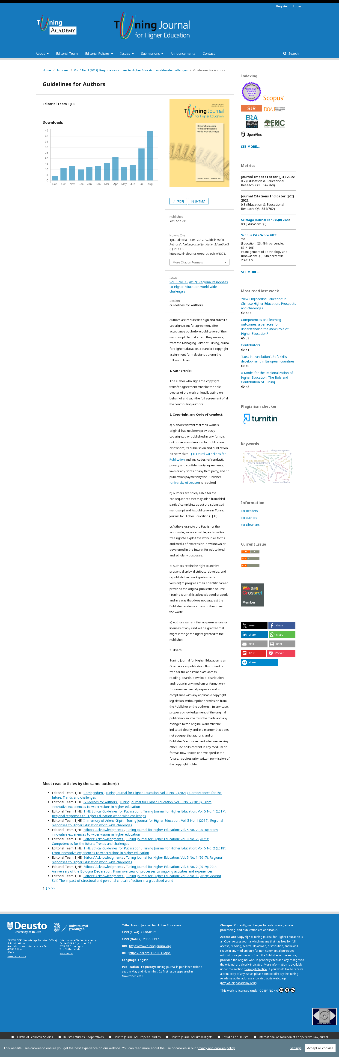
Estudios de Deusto (236, 1037)
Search (293, 53)
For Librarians (250, 524)
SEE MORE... (250, 146)
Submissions (151, 53)
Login (297, 6)
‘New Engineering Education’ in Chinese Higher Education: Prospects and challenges (268, 303)
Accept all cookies (320, 1048)
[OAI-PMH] (324, 1024)
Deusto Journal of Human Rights (192, 1037)
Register (282, 6)
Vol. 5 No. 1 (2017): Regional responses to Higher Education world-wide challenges (131, 70)
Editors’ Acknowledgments (103, 829)
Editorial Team (67, 53)
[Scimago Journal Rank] (252, 112)
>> (53, 888)
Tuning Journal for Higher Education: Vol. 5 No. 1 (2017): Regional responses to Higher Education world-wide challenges (139, 813)
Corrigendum (93, 793)
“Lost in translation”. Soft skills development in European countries (267, 358)
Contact (209, 53)
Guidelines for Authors (100, 802)
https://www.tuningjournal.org (150, 946)
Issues (125, 53)
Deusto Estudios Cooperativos (83, 1037)
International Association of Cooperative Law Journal (293, 1037)
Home (47, 70)
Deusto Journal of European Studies (137, 1037)
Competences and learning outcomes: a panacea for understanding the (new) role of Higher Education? (264, 326)
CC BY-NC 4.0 (268, 990)
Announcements (183, 53)
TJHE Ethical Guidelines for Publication (112, 811)
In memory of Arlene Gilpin (104, 820)
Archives (62, 70)
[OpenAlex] (252, 138)
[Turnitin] (260, 425)
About (41, 53)
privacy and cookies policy (216, 1048)
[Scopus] (274, 102)
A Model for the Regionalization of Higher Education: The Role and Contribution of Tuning (267, 377)
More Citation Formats (188, 262)
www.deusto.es (16, 956)
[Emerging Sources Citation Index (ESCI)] (252, 102)
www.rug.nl (66, 953)
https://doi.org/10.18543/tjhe (150, 953)
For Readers (249, 511)
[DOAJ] (275, 112)
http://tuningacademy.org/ (238, 983)
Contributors (250, 345)
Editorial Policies (97, 53)
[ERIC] (275, 129)
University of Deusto (184, 482)
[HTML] (200, 201)
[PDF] (180, 201)
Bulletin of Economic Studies (34, 1037)
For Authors (249, 518)
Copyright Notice (255, 969)
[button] (254, 625)
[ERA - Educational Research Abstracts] (252, 129)
